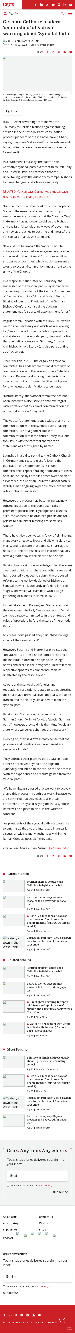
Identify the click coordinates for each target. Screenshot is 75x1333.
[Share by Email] (65, 52)
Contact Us (46, 1216)
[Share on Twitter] (59, 52)
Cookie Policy (52, 1322)
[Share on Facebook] (47, 52)
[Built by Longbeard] (69, 1328)
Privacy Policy (45, 1185)
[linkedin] (41, 5)
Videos (43, 1223)
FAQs (42, 1229)
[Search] (62, 13)
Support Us (10, 1229)
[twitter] (47, 5)
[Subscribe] (71, 5)
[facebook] (36, 5)
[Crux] (9, 5)
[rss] (65, 5)
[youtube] (53, 5)
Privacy (39, 1322)
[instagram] (59, 5)
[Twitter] (37, 40)
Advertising (10, 1223)
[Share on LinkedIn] (53, 52)
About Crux (10, 1216)
